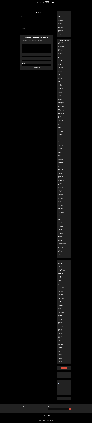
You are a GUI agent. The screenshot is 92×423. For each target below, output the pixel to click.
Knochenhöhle (60, 190)
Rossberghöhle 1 (60, 148)
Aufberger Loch (60, 57)
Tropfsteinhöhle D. (60, 197)
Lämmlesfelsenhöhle (61, 102)
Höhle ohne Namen (60, 27)
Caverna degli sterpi (60, 291)
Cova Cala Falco (60, 301)
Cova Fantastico (60, 302)
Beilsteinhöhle (60, 99)
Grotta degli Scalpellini (61, 344)
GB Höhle (59, 254)
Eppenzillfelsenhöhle (61, 64)
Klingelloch (59, 201)
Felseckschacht (60, 229)
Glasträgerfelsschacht (61, 212)
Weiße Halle (60, 218)
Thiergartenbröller (60, 223)
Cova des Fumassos (61, 323)
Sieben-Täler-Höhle (60, 88)
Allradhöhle (59, 177)
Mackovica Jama (60, 273)
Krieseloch (59, 219)
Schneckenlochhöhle (61, 287)
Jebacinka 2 (59, 284)
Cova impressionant (60, 315)
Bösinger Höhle (60, 134)
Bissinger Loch (60, 77)
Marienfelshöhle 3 (60, 81)
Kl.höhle (59, 141)
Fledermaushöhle (60, 50)
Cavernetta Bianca (60, 336)
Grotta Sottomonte (60, 290)
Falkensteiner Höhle (61, 70)
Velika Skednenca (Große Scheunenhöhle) (63, 270)
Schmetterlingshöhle (61, 46)
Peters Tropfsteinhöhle (61, 180)
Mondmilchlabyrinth (60, 208)
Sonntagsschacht (60, 187)
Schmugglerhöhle (60, 205)
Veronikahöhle (60, 85)
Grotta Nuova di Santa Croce (62, 350)
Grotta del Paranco (60, 358)
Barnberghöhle (60, 89)
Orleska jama (60, 276)
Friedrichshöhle (60, 117)
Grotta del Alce (60, 351)
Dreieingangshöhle (60, 120)
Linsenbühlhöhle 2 (60, 144)
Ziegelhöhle (59, 116)
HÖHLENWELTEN (46, 3)
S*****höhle (59, 96)
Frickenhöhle (60, 31)
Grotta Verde (60, 354)
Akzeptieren (47, 1)
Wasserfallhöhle (60, 155)
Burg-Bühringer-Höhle (61, 162)
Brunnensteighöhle (60, 156)
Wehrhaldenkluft (60, 103)
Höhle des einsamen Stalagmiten (62, 243)
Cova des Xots (60, 309)
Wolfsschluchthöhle (60, 63)
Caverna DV (59, 340)
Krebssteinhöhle (60, 71)
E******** (59, 130)
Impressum (22, 408)
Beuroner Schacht (60, 247)
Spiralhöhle (59, 109)
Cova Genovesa (60, 308)
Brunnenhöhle (60, 124)
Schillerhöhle (60, 43)
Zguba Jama (60, 283)
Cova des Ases (60, 322)
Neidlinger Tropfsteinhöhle (61, 237)
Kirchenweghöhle (60, 24)
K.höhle (59, 17)
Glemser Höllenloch (60, 137)
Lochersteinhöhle (60, 138)
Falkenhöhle (60, 123)
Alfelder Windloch (60, 20)
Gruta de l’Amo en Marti (61, 312)
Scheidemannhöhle (60, 184)
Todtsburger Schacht (61, 211)
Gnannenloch (60, 173)
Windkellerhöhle (60, 53)
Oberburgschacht (60, 176)
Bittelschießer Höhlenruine (61, 106)
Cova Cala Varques (60, 305)
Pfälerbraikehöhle (60, 198)
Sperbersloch (60, 240)
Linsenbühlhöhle (60, 67)
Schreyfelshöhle (60, 215)
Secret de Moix (60, 316)
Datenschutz (22, 410)
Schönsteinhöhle (60, 30)
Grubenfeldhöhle (60, 151)
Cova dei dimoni (60, 319)
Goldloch (59, 74)
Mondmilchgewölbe (60, 250)
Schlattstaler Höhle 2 (61, 56)
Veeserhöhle (60, 236)
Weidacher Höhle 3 (60, 244)
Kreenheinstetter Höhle (61, 113)
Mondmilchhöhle (60, 42)
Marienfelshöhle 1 (60, 78)
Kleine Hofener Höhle (61, 110)
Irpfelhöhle (59, 152)
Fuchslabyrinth (60, 95)
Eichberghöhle (60, 84)
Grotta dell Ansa (60, 347)
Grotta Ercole (60, 357)
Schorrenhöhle (60, 92)
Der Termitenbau (60, 226)
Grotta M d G (60, 361)
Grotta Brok (59, 343)
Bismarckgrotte (60, 23)
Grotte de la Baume (60, 263)
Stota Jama (59, 280)
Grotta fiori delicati (60, 333)
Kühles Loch (60, 222)
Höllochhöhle (60, 60)
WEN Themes (51, 420)
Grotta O (59, 337)
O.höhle (59, 204)
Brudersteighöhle (60, 194)
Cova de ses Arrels (60, 326)
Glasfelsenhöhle (60, 251)
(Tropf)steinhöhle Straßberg (61, 230)
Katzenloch (59, 170)
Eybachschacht (60, 163)
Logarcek (59, 277)
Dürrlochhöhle (60, 16)
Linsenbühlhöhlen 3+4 (61, 145)
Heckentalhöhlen (60, 183)
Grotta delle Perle (60, 294)
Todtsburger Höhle (60, 169)
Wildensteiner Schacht (61, 191)
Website (23, 63)
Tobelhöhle (59, 49)
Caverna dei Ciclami (61, 298)
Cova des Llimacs (60, 330)
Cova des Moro (60, 329)
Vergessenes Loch (60, 233)
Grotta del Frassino (60, 297)
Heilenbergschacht (60, 159)
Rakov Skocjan (60, 269)
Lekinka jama (60, 266)
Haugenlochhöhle (60, 131)
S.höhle (59, 166)
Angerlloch (59, 34)
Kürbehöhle (59, 127)
